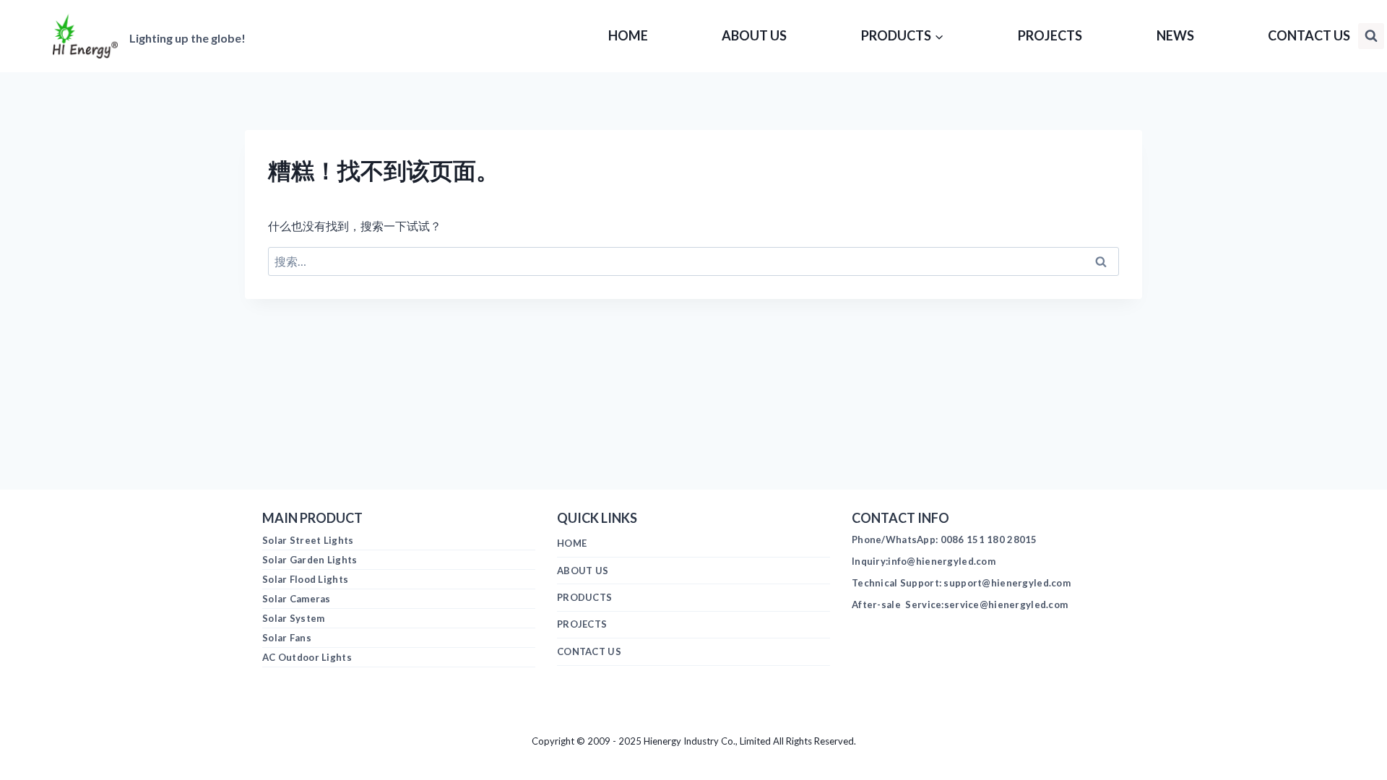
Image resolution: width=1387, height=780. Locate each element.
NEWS (1175, 35)
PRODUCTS (584, 597)
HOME (628, 35)
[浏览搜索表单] (1371, 36)
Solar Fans (286, 638)
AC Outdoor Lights (307, 657)
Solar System (293, 618)
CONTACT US (1309, 35)
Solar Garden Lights (309, 560)
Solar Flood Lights (305, 579)
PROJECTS (1050, 35)
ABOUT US (754, 35)
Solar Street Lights (307, 540)
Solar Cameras (296, 598)
